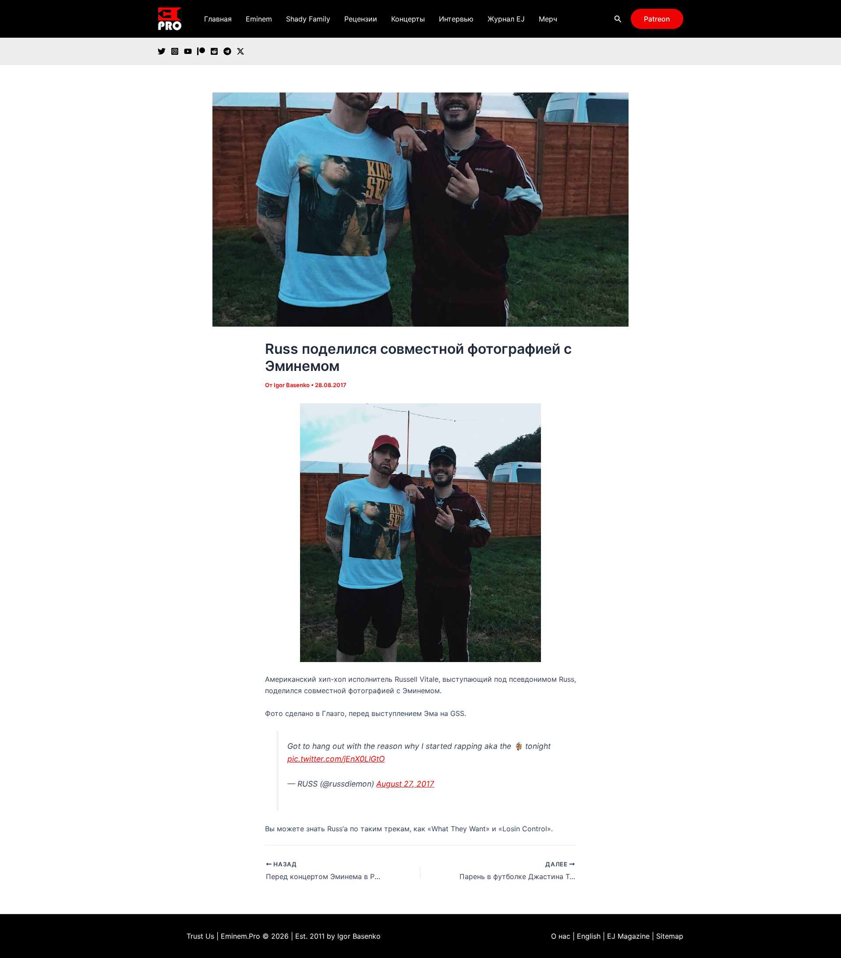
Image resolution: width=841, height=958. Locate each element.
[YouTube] (188, 51)
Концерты (408, 18)
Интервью (456, 18)
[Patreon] (201, 51)
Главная (218, 18)
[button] (618, 19)
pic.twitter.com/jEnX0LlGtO (336, 758)
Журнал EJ (506, 18)
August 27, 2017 (405, 783)
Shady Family (308, 18)
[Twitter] (162, 51)
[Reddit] (214, 51)
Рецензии (360, 18)
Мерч (548, 18)
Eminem (259, 18)
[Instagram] (175, 51)
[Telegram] (227, 51)
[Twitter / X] (240, 51)
